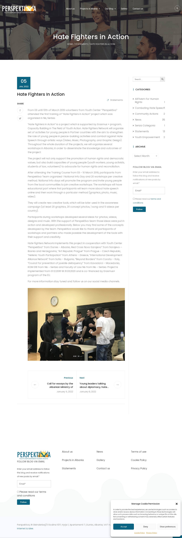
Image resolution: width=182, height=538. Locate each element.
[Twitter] (20, 118)
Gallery (124, 8)
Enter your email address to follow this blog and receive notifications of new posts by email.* (146, 178)
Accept (124, 527)
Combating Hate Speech (150, 108)
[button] (176, 503)
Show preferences (168, 527)
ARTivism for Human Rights (147, 100)
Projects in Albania (89, 8)
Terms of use (138, 451)
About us (70, 8)
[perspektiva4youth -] (19, 9)
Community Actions (146, 113)
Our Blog (109, 8)
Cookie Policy (139, 533)
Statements (116, 100)
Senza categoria (145, 125)
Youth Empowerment (147, 137)
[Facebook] (20, 110)
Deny (145, 527)
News (138, 119)
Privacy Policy (151, 533)
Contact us (138, 8)
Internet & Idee (25, 528)
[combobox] (145, 156)
